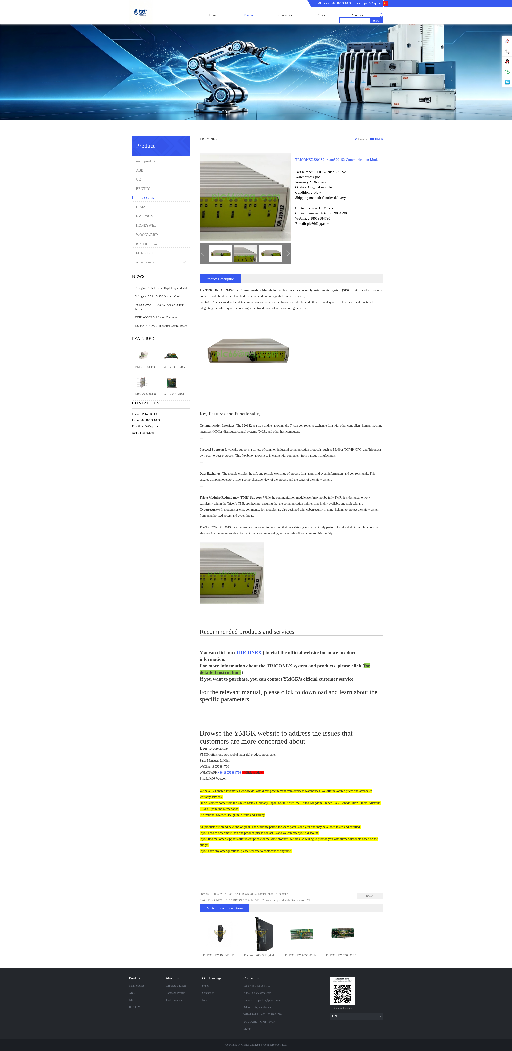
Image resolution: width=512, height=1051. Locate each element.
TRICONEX (145, 197)
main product (145, 161)
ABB (139, 170)
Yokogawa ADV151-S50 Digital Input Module (161, 288)
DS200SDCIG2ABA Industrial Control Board (161, 325)
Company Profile (175, 992)
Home (213, 15)
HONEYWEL (146, 225)
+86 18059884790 (229, 772)
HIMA (141, 207)
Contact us (285, 15)
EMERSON (144, 216)
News (321, 15)
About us (357, 15)
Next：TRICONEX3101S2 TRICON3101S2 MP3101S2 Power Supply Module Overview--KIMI (255, 900)
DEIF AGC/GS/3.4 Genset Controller (156, 317)
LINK (335, 1016)
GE (138, 179)
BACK (370, 895)
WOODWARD (147, 234)
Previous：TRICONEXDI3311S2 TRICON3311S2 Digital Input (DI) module (244, 893)
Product (249, 15)
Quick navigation (214, 978)
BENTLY (143, 188)
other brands (145, 262)
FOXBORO (144, 253)
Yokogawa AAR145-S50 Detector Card (157, 296)
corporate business (176, 985)
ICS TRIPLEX (146, 243)
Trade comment (174, 1000)
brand (205, 985)
